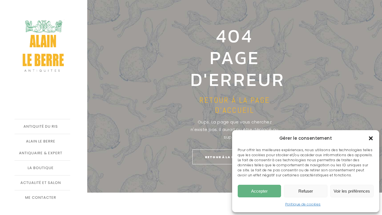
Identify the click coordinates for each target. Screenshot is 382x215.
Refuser (305, 191)
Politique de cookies (303, 204)
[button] (371, 138)
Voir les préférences (352, 191)
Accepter (259, 191)
